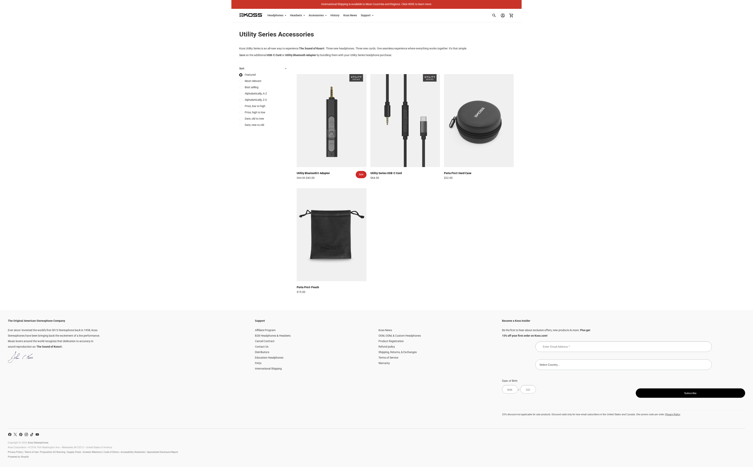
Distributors (262, 352)
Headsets (296, 15)
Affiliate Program (265, 330)
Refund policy (386, 346)
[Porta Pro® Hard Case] (479, 120)
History (334, 15)
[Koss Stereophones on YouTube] (37, 434)
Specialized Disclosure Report (162, 452)
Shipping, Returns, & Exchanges (397, 352)
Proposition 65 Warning (52, 452)
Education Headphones (269, 357)
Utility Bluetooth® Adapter (313, 173)
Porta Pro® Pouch (308, 287)
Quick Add (331, 161)
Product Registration (391, 341)
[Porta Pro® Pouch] (331, 234)
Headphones (275, 15)
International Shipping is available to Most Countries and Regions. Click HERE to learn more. (376, 4)
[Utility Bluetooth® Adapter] (331, 120)
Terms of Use (31, 452)
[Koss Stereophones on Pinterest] (21, 434)
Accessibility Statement (133, 452)
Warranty (384, 363)
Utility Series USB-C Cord (386, 173)
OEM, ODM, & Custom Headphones (399, 335)
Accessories (316, 15)
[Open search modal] (494, 15)
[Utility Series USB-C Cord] (405, 120)
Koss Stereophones (38, 442)
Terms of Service (388, 357)
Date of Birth (509, 380)
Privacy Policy (672, 414)
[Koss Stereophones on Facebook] (10, 434)
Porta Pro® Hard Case (457, 173)
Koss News (350, 15)
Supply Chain (74, 452)
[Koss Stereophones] (251, 15)
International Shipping (268, 368)
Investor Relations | (93, 452)
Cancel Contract (265, 341)
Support (366, 15)
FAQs (258, 363)
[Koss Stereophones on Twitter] (15, 434)
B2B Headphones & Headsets (273, 335)
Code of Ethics (111, 452)
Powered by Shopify (18, 456)
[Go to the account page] (502, 15)
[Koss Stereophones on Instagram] (26, 434)
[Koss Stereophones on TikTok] (32, 434)
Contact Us (261, 346)
